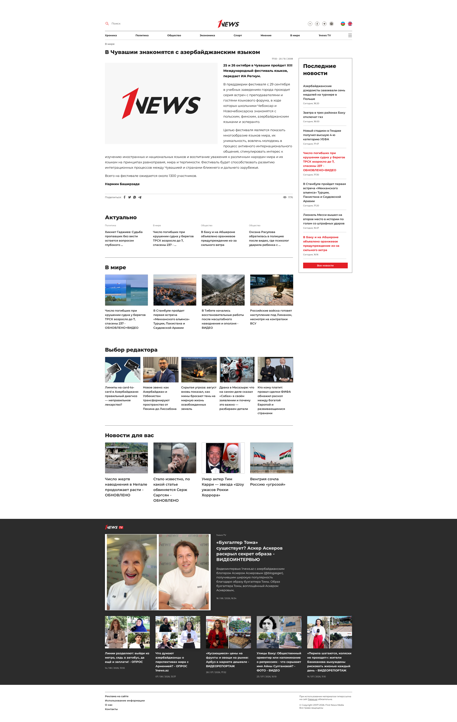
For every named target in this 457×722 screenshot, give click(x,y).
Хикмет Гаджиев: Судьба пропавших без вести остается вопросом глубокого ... (124, 238)
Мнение (266, 35)
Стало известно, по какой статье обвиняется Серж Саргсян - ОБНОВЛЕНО (171, 490)
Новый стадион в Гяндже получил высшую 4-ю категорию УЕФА (322, 135)
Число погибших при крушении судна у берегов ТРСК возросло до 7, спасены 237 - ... (173, 238)
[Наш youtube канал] (310, 24)
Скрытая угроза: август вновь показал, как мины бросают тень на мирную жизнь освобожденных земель (198, 398)
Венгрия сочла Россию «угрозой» (267, 482)
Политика (142, 35)
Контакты (111, 709)
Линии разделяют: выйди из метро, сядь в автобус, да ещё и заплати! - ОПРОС (127, 658)
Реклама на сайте (117, 696)
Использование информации (125, 700)
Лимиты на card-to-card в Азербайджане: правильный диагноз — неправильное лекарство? (122, 396)
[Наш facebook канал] (317, 24)
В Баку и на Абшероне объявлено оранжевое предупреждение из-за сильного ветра (219, 238)
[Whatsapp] (134, 197)
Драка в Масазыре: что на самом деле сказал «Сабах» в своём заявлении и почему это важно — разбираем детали (236, 398)
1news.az (312, 699)
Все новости (325, 265)
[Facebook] (124, 197)
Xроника (111, 35)
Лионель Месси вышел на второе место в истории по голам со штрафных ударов (324, 219)
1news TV (325, 35)
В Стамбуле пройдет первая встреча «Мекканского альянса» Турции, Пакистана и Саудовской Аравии (171, 319)
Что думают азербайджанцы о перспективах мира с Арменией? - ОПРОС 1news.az (172, 662)
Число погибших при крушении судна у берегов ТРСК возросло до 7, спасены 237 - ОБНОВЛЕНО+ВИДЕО (125, 319)
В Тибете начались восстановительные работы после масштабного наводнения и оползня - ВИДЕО (223, 319)
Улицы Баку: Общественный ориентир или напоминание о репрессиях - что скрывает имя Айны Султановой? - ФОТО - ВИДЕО (279, 662)
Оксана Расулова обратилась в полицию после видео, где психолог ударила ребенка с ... (269, 238)
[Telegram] (139, 197)
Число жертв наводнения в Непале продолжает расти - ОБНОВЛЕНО (126, 487)
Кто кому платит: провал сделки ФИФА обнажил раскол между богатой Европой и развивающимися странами (274, 400)
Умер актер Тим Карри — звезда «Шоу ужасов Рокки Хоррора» (223, 487)
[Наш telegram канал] (324, 24)
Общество (174, 35)
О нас (108, 705)
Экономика (207, 35)
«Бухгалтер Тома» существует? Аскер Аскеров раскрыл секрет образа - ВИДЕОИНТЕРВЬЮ (249, 551)
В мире (295, 35)
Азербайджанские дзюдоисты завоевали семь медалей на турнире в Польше (324, 92)
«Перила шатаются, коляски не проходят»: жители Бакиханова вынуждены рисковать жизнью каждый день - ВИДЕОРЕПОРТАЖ (329, 662)
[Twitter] (129, 197)
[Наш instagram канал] (331, 24)
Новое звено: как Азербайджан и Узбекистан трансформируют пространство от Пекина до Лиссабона (160, 398)
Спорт (238, 35)
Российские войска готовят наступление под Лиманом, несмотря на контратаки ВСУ (271, 317)
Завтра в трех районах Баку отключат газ (324, 115)
